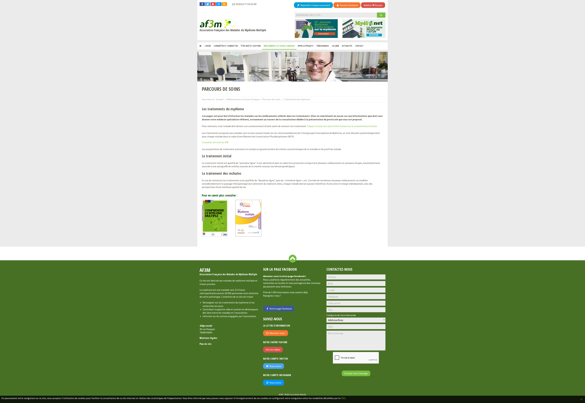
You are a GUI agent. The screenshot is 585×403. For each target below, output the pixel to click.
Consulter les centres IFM (215, 142)
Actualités (347, 45)
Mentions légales (208, 338)
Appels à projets (305, 45)
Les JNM (335, 45)
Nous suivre (275, 366)
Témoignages (322, 45)
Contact (359, 45)
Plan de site (205, 344)
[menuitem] (200, 45)
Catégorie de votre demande (341, 315)
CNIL (343, 398)
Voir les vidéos (273, 349)
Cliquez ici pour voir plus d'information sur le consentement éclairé (342, 126)
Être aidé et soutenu (251, 45)
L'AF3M (208, 45)
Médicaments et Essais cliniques (279, 45)
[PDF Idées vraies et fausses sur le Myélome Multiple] (250, 219)
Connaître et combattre (226, 45)
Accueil (220, 99)
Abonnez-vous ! (277, 333)
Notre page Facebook (280, 308)
